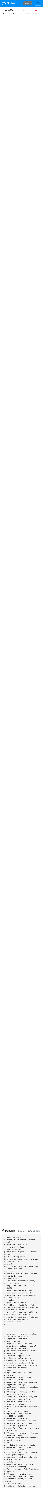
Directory (28, 3)
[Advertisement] (21, 38)
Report (36, 13)
